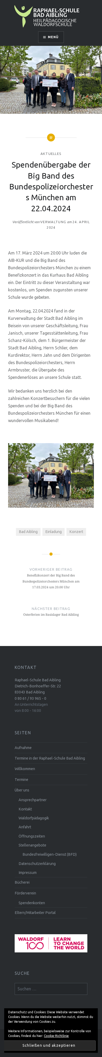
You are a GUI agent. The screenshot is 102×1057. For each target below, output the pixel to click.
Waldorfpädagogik (34, 818)
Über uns (22, 790)
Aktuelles (51, 153)
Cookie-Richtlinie (56, 1036)
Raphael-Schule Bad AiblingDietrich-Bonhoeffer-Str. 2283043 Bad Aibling (38, 686)
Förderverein (25, 893)
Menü (53, 37)
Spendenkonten (32, 903)
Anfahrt (25, 827)
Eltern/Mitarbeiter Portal (35, 913)
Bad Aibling (28, 532)
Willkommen (25, 769)
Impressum (28, 872)
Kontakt (25, 809)
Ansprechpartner (33, 800)
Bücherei (22, 882)
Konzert (76, 532)
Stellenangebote (32, 845)
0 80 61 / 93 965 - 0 (30, 698)
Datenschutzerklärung (37, 864)
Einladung (53, 532)
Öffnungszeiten (32, 836)
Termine (21, 779)
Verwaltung (53, 222)
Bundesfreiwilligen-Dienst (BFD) (49, 854)
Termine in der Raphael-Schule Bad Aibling (50, 758)
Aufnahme (23, 748)
